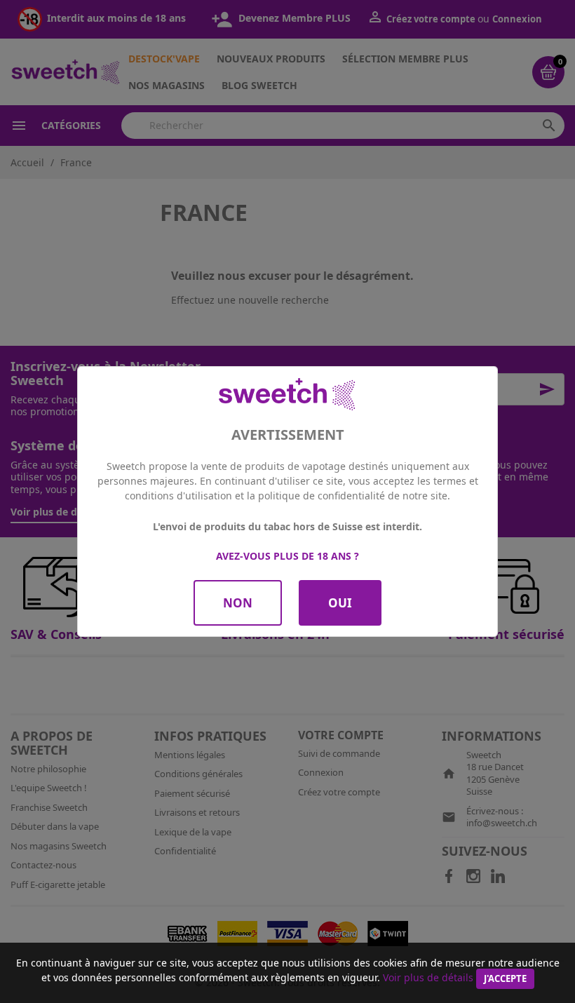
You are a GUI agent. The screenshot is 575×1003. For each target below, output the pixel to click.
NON (237, 603)
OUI (340, 603)
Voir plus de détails (428, 977)
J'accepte (505, 978)
